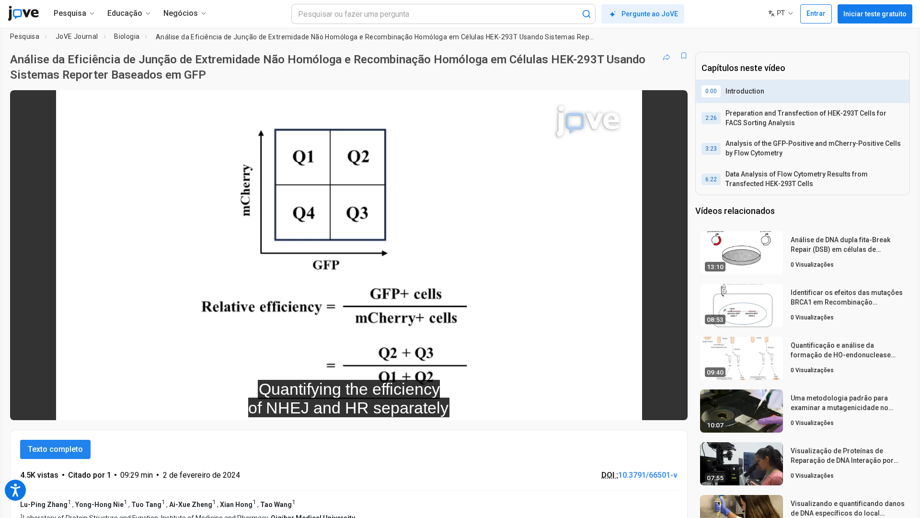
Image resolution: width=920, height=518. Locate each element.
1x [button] (631, 406)
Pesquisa (24, 36)
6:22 (711, 179)
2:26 (711, 118)
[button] (672, 103)
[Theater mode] (672, 406)
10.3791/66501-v (648, 475)
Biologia (126, 36)
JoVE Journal (77, 36)
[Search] (586, 14)
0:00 (711, 91)
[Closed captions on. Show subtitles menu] (650, 406)
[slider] (296, 406)
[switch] (575, 406)
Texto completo (55, 449)
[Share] (666, 55)
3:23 (711, 148)
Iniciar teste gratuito (875, 14)
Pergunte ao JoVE (649, 14)
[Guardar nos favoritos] (684, 55)
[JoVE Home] (23, 13)
